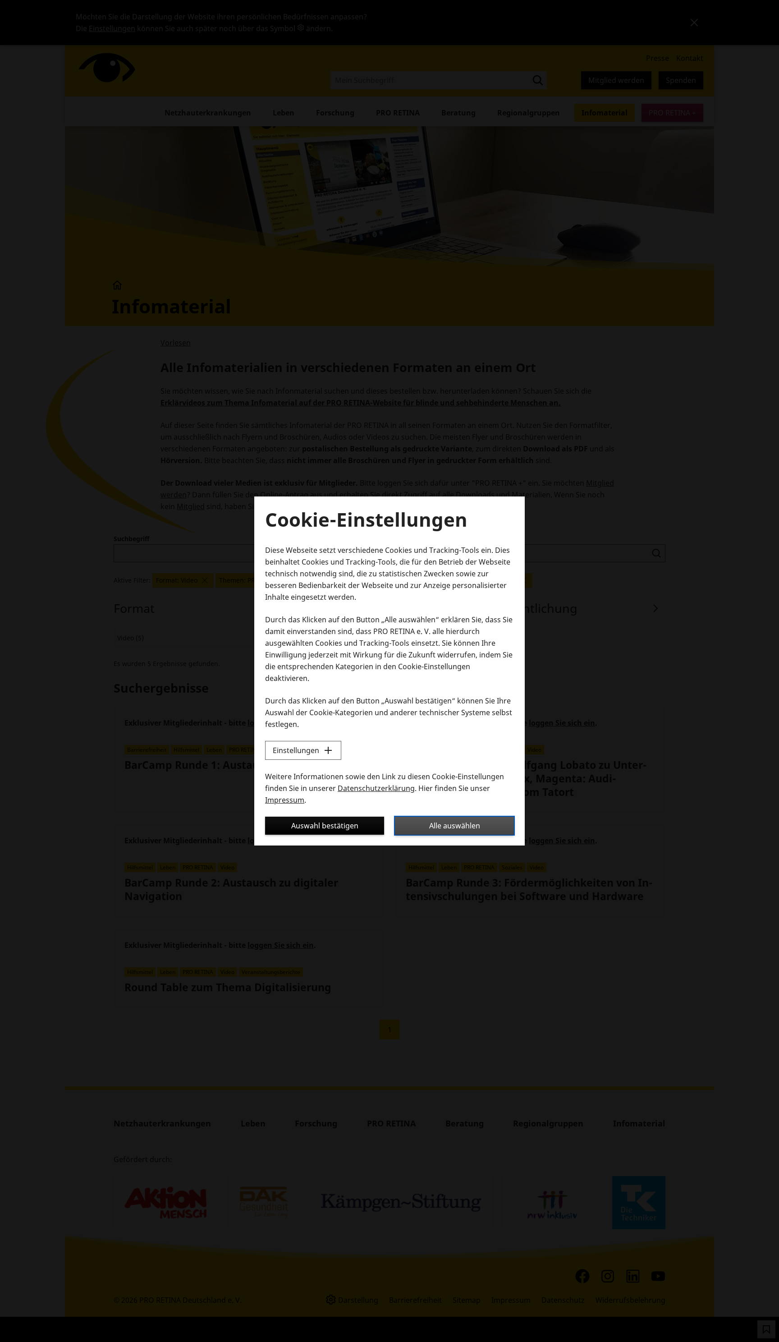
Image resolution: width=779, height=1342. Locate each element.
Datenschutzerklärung (376, 788)
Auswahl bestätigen (324, 826)
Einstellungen (296, 750)
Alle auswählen (454, 826)
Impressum (284, 800)
